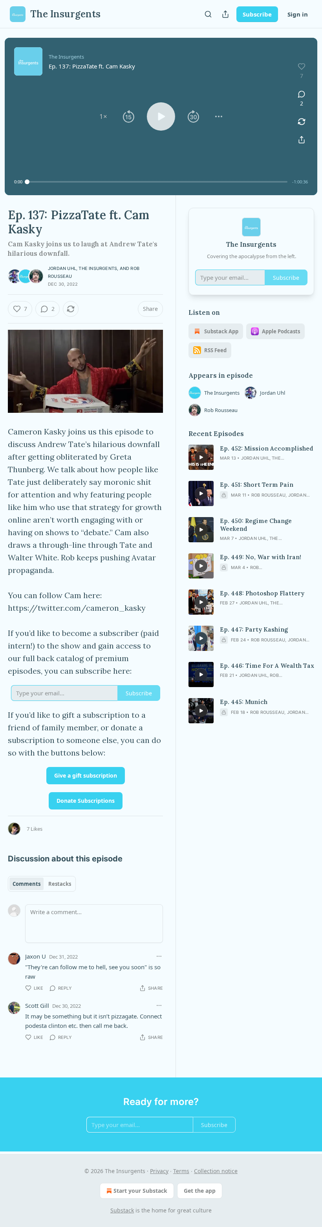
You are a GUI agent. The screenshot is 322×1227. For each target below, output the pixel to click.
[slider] (157, 182)
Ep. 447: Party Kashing (254, 629)
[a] (201, 457)
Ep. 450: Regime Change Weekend (256, 524)
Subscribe (257, 14)
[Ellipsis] (159, 956)
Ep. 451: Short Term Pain (256, 484)
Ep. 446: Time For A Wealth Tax (267, 665)
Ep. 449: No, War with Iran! (260, 557)
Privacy (159, 1171)
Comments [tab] (26, 883)
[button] (103, 116)
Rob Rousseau (221, 410)
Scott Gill (37, 1005)
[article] (251, 457)
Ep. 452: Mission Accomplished (266, 448)
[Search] (208, 14)
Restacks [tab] (59, 883)
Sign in (297, 14)
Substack (122, 1210)
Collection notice (216, 1171)
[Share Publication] (225, 14)
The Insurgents (98, 268)
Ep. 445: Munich (243, 702)
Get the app (200, 1190)
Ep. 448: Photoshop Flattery (262, 593)
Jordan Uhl (62, 268)
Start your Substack (140, 1190)
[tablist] (42, 884)
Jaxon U (35, 956)
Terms (181, 1171)
